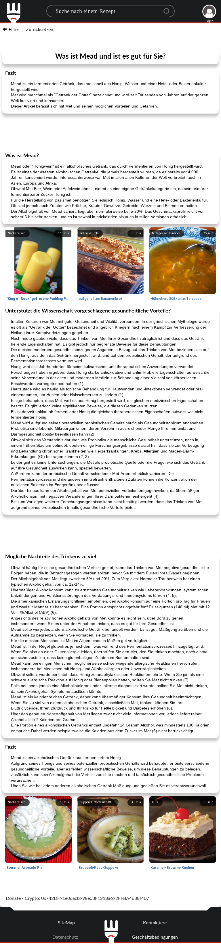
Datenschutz (65, 937)
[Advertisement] (110, 132)
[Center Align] (168, 8)
